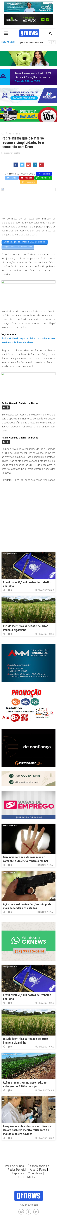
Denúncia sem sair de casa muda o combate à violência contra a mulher (25, 859)
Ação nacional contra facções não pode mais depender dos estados (27, 906)
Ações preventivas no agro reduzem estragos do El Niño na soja (25, 1084)
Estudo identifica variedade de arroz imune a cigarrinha (25, 628)
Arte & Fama (38, 1169)
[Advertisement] (28, 514)
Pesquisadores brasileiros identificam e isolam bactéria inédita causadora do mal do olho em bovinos (27, 1130)
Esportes (18, 1173)
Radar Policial (46, 865)
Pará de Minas (11, 133)
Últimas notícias (44, 590)
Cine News (35, 1173)
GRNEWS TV (27, 1177)
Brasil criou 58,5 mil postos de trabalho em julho (27, 584)
